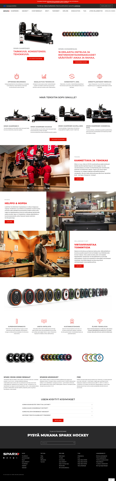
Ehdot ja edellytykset (101, 456)
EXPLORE (65, 11)
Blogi (41, 458)
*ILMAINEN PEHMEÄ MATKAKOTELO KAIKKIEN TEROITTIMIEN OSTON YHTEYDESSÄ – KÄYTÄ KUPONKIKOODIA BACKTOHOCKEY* (58, 2)
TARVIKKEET (55, 11)
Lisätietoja (77, 6)
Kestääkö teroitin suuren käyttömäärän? (36, 415)
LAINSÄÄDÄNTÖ (100, 453)
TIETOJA (42, 453)
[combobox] (111, 479)
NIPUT (47, 11)
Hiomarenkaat (25, 458)
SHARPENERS (15, 11)
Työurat (42, 461)
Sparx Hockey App (64, 463)
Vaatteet (24, 465)
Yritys (41, 456)
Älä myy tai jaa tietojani (102, 465)
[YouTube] (14, 458)
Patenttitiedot (99, 461)
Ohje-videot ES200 (82, 461)
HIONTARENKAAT (37, 11)
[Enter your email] (73, 443)
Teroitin (61, 458)
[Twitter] (8, 457)
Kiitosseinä (43, 460)
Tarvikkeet (25, 463)
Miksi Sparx (62, 456)
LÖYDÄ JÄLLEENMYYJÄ (96, 11)
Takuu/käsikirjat (82, 465)
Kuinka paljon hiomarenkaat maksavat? (35, 411)
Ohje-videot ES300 (82, 460)
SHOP (23, 453)
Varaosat (24, 467)
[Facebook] (4, 457)
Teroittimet (25, 456)
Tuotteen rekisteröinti (102, 463)
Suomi (110, 479)
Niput (23, 460)
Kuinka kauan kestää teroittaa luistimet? (36, 404)
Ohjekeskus (81, 456)
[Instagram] (11, 457)
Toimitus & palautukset (102, 460)
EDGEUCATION (75, 11)
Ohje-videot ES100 (82, 463)
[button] (79, 179)
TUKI (84, 11)
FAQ (79, 458)
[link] (35, 58)
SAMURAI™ (25, 11)
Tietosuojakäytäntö (101, 458)
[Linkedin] (17, 457)
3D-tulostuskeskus (64, 467)
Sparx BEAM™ (25, 461)
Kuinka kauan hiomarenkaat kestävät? (35, 408)
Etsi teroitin (62, 465)
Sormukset (62, 460)
